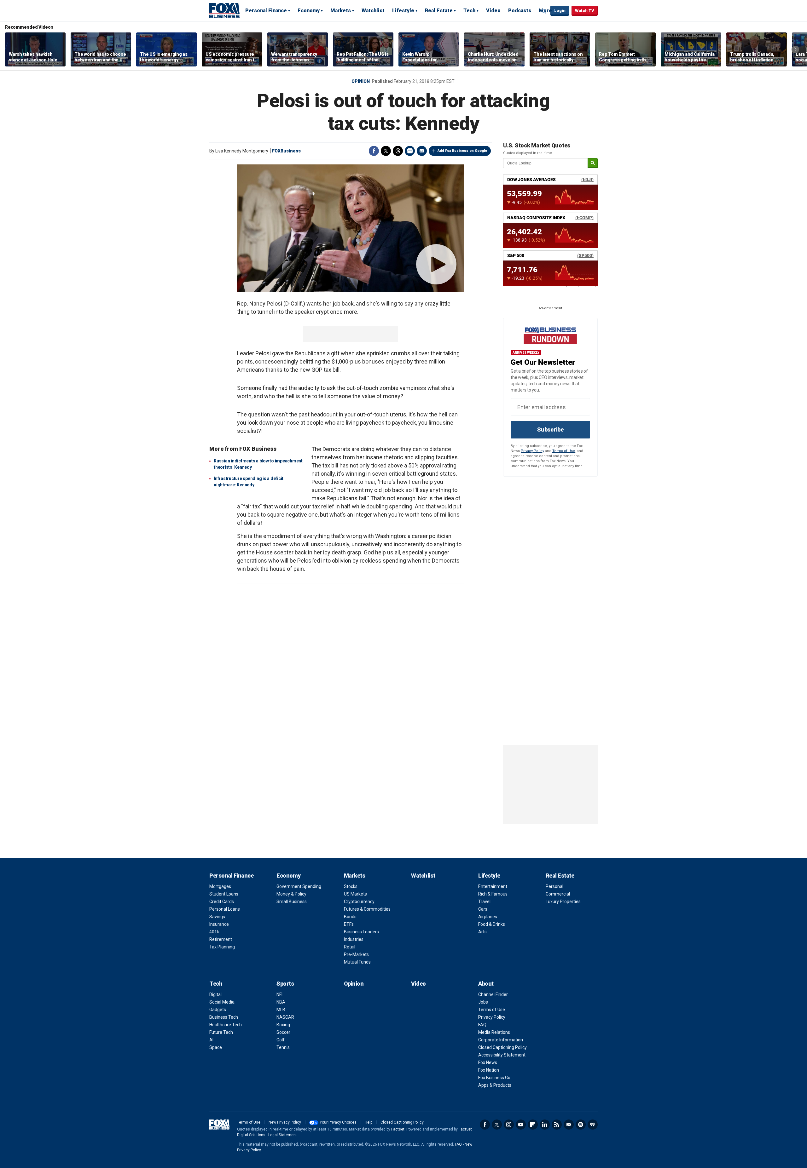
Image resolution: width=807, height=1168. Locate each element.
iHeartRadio (593, 1124)
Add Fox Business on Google (462, 151)
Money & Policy (291, 893)
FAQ (482, 1024)
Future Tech (221, 1032)
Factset (397, 1129)
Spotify (581, 1124)
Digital (215, 994)
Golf (280, 1039)
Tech (469, 11)
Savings (217, 916)
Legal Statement (282, 1135)
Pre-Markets (356, 954)
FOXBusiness (286, 150)
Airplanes (487, 916)
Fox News (487, 1062)
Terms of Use (563, 451)
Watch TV (584, 10)
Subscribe (550, 429)
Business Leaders (361, 931)
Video (493, 11)
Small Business (291, 901)
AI (211, 1039)
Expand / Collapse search (544, 11)
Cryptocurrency (359, 901)
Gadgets (217, 1009)
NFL (280, 994)
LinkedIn (545, 1124)
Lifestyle (403, 11)
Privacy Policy (532, 451)
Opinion (360, 81)
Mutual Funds (357, 962)
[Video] (350, 228)
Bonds (350, 916)
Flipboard (533, 1124)
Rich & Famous (493, 893)
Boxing (283, 1024)
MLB (280, 1009)
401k (214, 931)
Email (422, 151)
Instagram (509, 1124)
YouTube (521, 1124)
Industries (353, 939)
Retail (349, 946)
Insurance (219, 924)
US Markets (355, 893)
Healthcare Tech (225, 1024)
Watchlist (373, 11)
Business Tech (223, 1017)
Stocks (350, 886)
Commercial (558, 893)
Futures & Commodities (367, 909)
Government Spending (298, 886)
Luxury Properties (563, 901)
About (486, 983)
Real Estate (439, 11)
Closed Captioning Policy (502, 1047)
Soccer (283, 1032)
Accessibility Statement (501, 1054)
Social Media (222, 1002)
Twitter (386, 151)
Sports (285, 983)
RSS (557, 1124)
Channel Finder (493, 994)
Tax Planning (222, 946)
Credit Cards (221, 901)
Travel (484, 901)
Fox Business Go (494, 1077)
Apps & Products (494, 1085)
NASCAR (285, 1017)
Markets (340, 11)
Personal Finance (266, 11)
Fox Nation (488, 1070)
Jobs (483, 1002)
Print (410, 151)
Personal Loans (224, 909)
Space (215, 1047)
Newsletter (569, 1124)
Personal (554, 886)
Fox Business (224, 10)
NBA (280, 1002)
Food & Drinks (491, 924)
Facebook (374, 151)
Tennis (283, 1047)
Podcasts (519, 11)
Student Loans (223, 893)
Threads (398, 151)
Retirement (220, 939)
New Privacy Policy (285, 1122)
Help (368, 1122)
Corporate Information (500, 1039)
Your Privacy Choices (338, 1122)
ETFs (349, 924)
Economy (309, 11)
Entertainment (492, 886)
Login (560, 10)
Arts (482, 931)
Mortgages (220, 886)
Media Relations (494, 1032)
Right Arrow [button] (795, 49)
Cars (482, 909)
